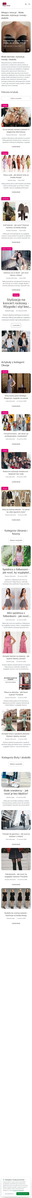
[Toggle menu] (29, 4)
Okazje (5, 105)
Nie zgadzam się (9, 1193)
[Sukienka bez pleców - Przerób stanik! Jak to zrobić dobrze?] (16, 36)
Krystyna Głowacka (11, 135)
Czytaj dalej (16, 325)
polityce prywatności (18, 1190)
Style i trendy (7, 249)
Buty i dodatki (9, 37)
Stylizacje (6, 198)
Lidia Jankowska (7, 46)
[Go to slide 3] (28, 50)
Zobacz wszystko (16, 98)
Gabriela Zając (12, 180)
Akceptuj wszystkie (23, 1193)
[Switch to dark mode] (25, 4)
